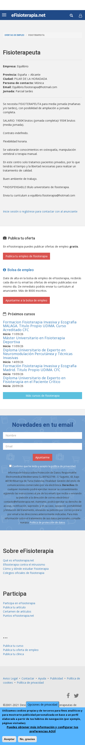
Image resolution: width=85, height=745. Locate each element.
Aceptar (9, 739)
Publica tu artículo (14, 607)
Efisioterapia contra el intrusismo (24, 564)
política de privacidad (63, 466)
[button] (80, 16)
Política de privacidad (30, 682)
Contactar (28, 678)
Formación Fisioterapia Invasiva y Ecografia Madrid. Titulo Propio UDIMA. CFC (39, 367)
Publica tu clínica (13, 654)
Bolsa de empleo (20, 270)
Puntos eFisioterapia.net (18, 615)
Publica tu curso (13, 646)
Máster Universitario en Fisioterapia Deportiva (34, 339)
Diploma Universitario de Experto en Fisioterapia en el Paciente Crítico (34, 379)
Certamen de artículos (17, 611)
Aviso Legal (10, 678)
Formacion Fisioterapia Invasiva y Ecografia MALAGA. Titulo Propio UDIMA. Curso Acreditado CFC (39, 326)
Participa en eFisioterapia (19, 603)
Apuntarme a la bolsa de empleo (26, 300)
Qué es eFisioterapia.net (18, 560)
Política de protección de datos (47, 522)
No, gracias (27, 739)
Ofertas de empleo (14, 35)
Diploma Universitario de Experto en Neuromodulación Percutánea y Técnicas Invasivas (38, 354)
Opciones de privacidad (42, 704)
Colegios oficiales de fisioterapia (23, 573)
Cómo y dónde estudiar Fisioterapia (26, 569)
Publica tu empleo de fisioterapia (26, 256)
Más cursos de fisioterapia (43, 395)
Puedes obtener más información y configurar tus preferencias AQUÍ (42, 729)
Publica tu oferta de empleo (21, 650)
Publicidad (56, 678)
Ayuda (42, 678)
